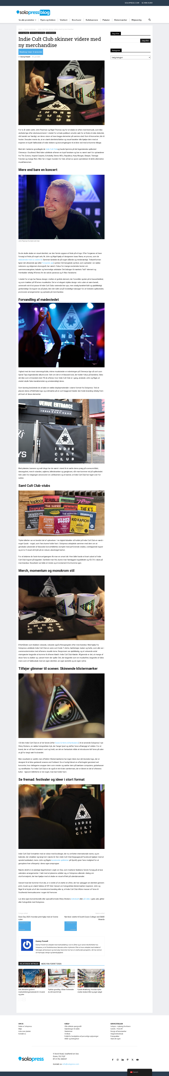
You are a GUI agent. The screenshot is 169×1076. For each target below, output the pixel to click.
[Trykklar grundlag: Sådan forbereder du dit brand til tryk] (61, 978)
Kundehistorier (51, 33)
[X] (132, 1056)
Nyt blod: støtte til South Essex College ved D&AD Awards (84, 918)
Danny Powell (25, 57)
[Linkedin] (122, 1056)
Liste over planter (24, 1031)
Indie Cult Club (51, 149)
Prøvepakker (114, 1036)
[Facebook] (112, 1056)
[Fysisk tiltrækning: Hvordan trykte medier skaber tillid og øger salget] (91, 978)
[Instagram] (117, 1056)
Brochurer (76, 20)
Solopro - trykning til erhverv (120, 1026)
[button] (150, 20)
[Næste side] (23, 999)
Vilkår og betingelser (71, 1039)
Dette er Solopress (25, 1026)
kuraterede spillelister (60, 860)
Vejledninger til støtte (72, 1029)
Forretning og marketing (37, 33)
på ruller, (86, 899)
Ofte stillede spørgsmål (72, 1026)
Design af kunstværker (118, 1031)
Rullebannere (92, 20)
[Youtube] (137, 1056)
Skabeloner (68, 1031)
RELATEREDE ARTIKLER (29, 964)
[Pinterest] (127, 1056)
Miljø (20, 1029)
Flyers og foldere (47, 20)
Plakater (106, 20)
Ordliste (67, 1034)
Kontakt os (22, 1034)
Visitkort (63, 20)
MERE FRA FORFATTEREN (51, 964)
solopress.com (132, 3)
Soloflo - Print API (116, 1029)
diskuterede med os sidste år (30, 260)
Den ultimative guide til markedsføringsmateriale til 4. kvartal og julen (31, 992)
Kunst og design (30, 29)
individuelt (75, 899)
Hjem (20, 29)
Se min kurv (147, 3)
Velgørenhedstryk (116, 1034)
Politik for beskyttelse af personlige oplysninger (81, 1036)
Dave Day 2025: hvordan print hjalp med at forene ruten (38, 918)
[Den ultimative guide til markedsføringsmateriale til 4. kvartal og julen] (31, 978)
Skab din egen (115, 1039)
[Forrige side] (20, 999)
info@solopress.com (71, 1064)
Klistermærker (120, 20)
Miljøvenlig (136, 20)
